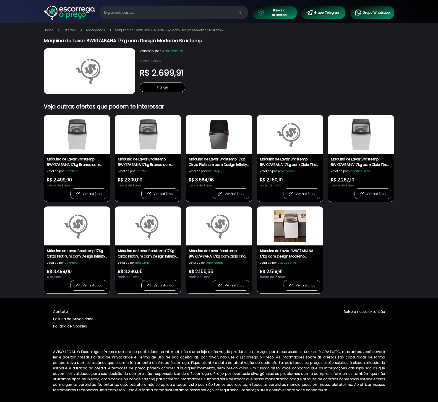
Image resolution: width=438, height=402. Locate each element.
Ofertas (69, 30)
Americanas (95, 30)
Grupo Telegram (327, 12)
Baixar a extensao (279, 12)
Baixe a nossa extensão (364, 311)
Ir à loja (162, 87)
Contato (60, 311)
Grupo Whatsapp (376, 12)
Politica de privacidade (73, 319)
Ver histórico (92, 193)
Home (48, 30)
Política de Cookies (70, 326)
